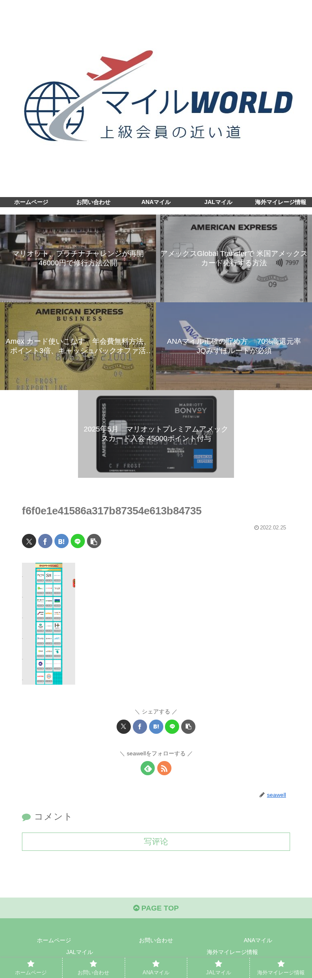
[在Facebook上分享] (45, 541)
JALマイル (79, 952)
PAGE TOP (159, 908)
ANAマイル (258, 940)
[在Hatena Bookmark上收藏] (61, 541)
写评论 (156, 841)
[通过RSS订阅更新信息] (164, 768)
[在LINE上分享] (78, 541)
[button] (94, 541)
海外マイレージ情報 (232, 952)
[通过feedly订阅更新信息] (148, 768)
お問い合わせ (156, 940)
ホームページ (54, 940)
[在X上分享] (29, 541)
